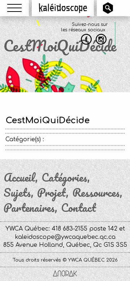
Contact (78, 207)
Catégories (64, 177)
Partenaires (29, 207)
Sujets (17, 192)
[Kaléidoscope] (63, 8)
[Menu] (14, 8)
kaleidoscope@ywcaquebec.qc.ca (65, 237)
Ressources (96, 192)
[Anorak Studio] (65, 274)
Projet (51, 192)
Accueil (19, 177)
